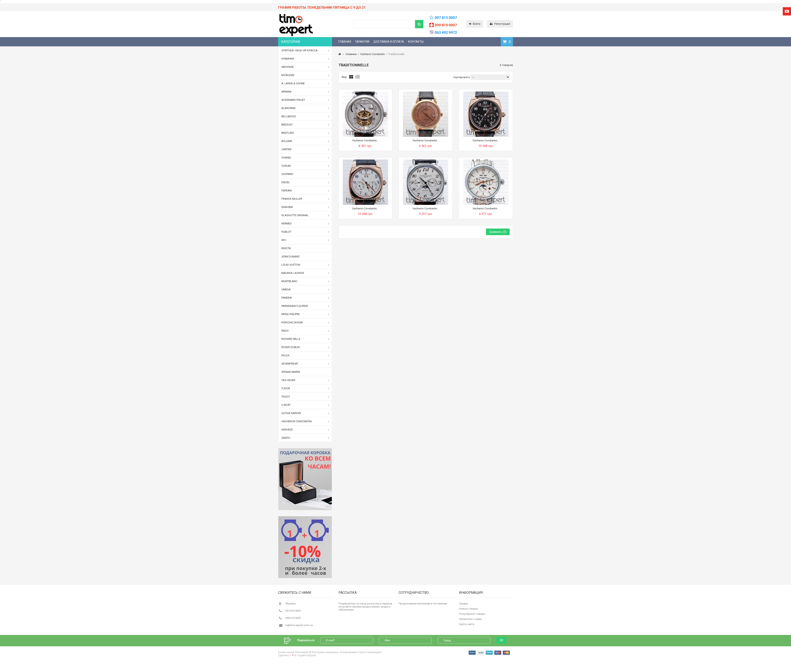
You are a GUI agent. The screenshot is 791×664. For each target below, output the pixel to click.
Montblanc (289, 281)
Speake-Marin (290, 371)
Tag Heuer (288, 380)
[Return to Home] (339, 54)
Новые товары (468, 608)
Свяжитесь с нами (470, 619)
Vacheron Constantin (296, 421)
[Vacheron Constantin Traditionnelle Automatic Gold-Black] (486, 93)
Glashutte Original (295, 215)
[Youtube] (787, 11)
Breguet (287, 124)
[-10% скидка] (305, 547)
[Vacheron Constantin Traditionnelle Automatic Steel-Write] (425, 161)
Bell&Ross (288, 116)
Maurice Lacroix (292, 273)
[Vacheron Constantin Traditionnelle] (365, 93)
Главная (344, 41)
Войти (476, 23)
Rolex (285, 355)
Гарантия (362, 41)
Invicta (286, 248)
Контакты (416, 41)
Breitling (287, 132)
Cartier (286, 149)
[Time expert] (296, 36)
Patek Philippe (290, 314)
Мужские (287, 75)
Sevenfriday (289, 363)
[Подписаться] (289, 640)
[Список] (357, 77)
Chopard (287, 174)
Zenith (285, 437)
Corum (286, 165)
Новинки (287, 58)
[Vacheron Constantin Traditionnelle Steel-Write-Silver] (486, 161)
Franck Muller (291, 198)
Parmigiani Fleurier (294, 305)
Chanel (286, 157)
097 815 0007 (446, 17)
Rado (285, 330)
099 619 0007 (446, 25)
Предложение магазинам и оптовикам (423, 603)
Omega (286, 289)
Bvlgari (286, 141)
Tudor (285, 388)
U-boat (286, 404)
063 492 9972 (446, 32)
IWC (283, 240)
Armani (286, 91)
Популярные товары (472, 613)
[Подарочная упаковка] (305, 479)
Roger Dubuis (290, 347)
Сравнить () (498, 231)
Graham (287, 207)
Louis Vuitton (290, 264)
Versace (287, 429)
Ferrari (286, 190)
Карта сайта (466, 624)
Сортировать (461, 77)
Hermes (286, 223)
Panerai (286, 297)
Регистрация (502, 23)
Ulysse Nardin (291, 413)
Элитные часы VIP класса (299, 50)
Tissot (285, 396)
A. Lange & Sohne (293, 83)
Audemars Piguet (293, 99)
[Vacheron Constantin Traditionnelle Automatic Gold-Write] (365, 161)
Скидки (463, 603)
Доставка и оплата (388, 41)
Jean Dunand (290, 256)
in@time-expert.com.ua (299, 625)
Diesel (285, 182)
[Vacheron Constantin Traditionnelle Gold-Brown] (425, 93)
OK (501, 640)
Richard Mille (290, 338)
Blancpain (288, 108)
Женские (287, 66)
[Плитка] (351, 77)
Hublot (286, 231)
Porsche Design (292, 322)
